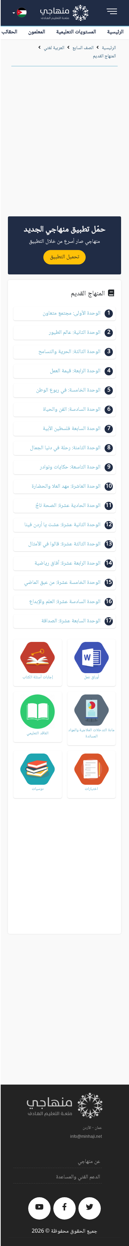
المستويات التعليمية (76, 32)
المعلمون (36, 32)
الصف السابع (83, 48)
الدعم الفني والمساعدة (78, 1177)
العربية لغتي (54, 48)
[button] (64, 313)
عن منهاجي (89, 1161)
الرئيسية (115, 32)
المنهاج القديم (104, 56)
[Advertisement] (64, 143)
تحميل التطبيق (64, 257)
